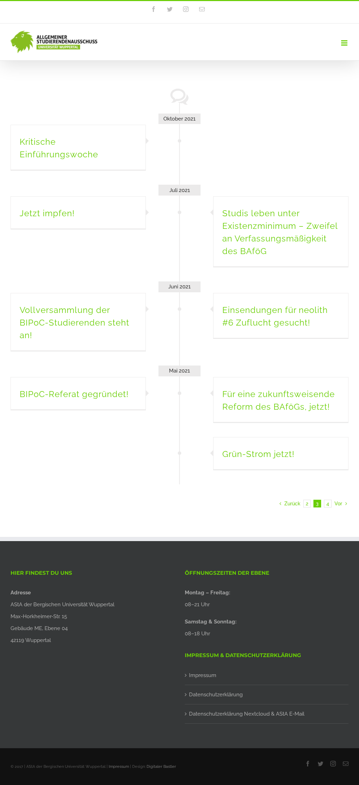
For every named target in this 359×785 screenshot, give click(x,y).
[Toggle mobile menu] (344, 43)
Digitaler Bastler (161, 766)
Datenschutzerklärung (216, 694)
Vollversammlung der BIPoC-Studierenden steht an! (74, 322)
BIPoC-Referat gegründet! (74, 394)
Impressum (202, 675)
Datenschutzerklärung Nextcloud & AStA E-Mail (246, 714)
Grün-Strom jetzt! (258, 454)
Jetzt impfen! (47, 213)
